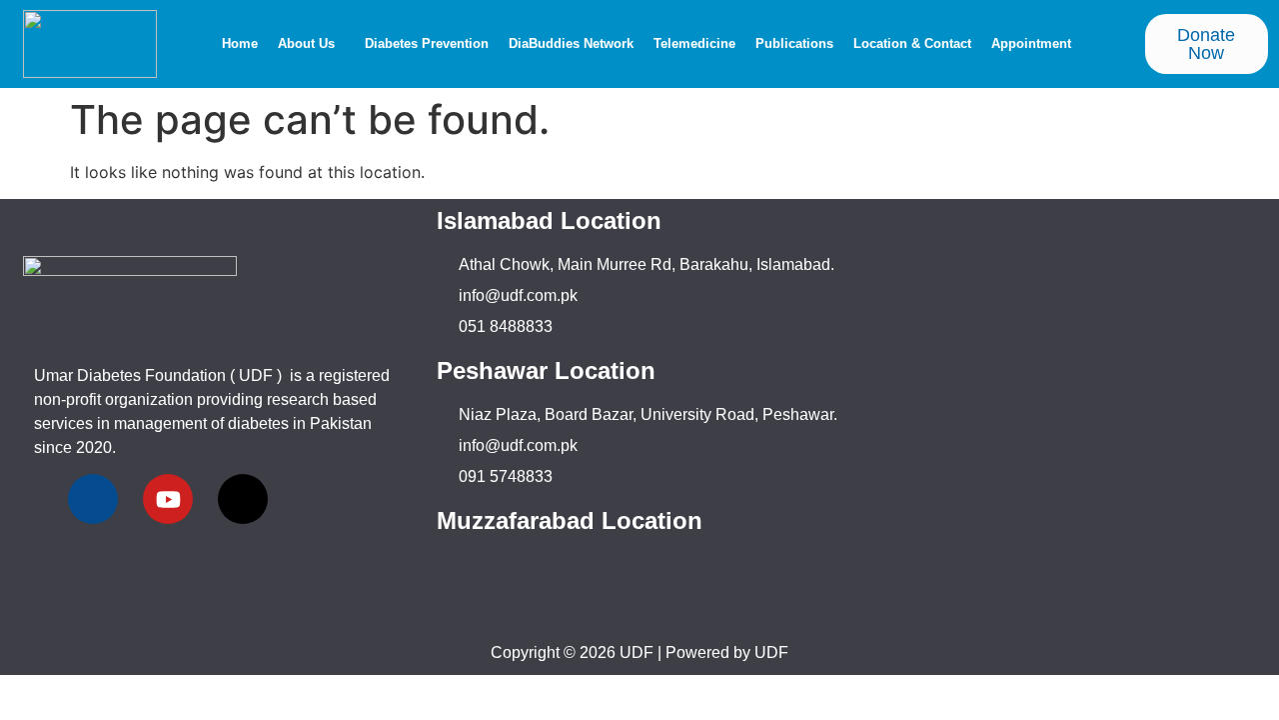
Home (240, 43)
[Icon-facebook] (93, 499)
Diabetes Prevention (427, 43)
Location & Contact (912, 43)
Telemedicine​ (694, 43)
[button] (311, 43)
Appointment (1031, 43)
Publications (794, 43)
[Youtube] (168, 499)
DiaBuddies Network (571, 43)
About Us (306, 43)
